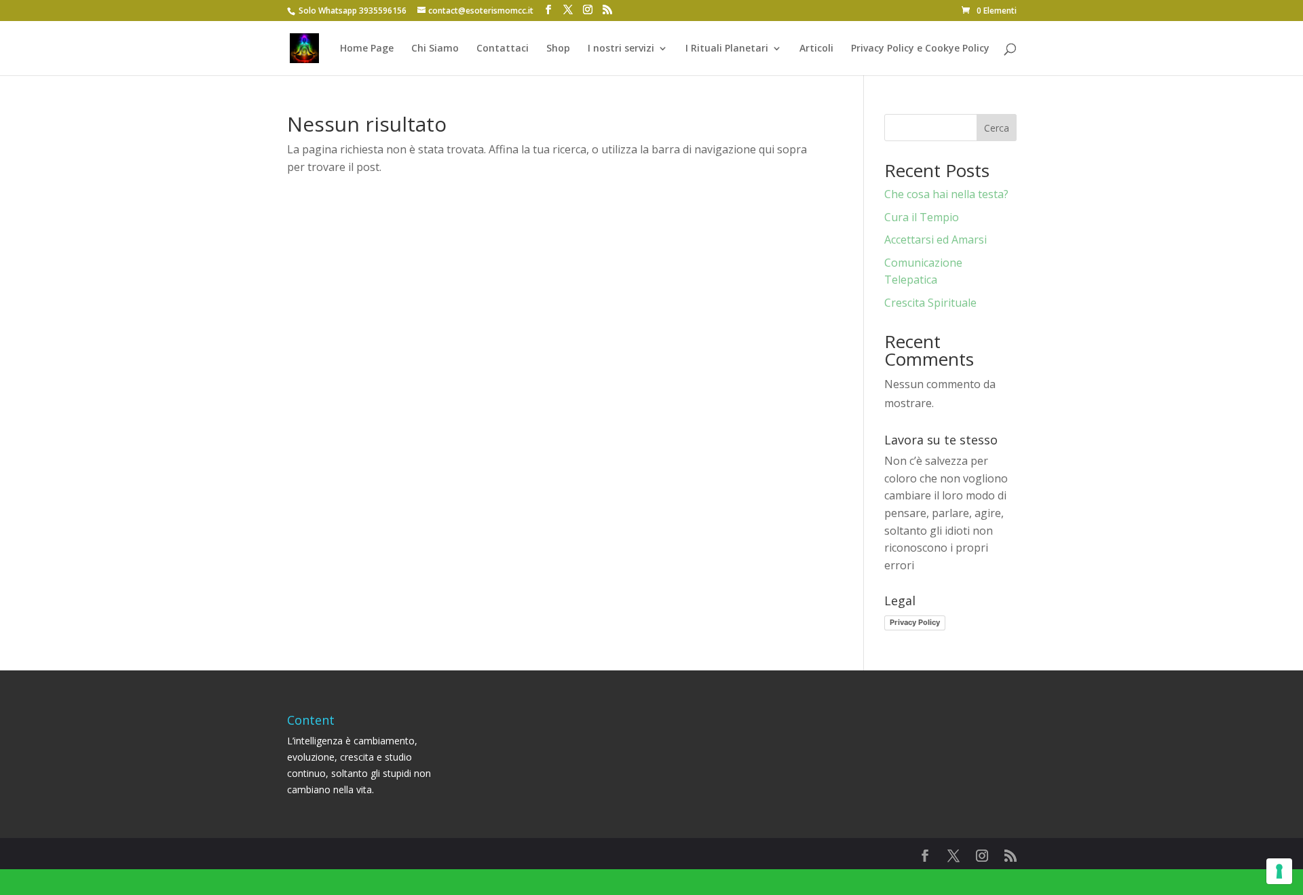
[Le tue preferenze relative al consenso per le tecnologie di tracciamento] (1279, 871)
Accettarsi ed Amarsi (935, 239)
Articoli (816, 48)
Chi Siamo (435, 48)
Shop (558, 48)
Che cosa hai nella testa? (946, 194)
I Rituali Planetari (726, 48)
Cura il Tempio (921, 217)
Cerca (996, 127)
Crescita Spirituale (930, 302)
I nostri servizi (621, 48)
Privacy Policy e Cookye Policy (920, 48)
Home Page (367, 48)
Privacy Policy (915, 622)
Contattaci (502, 48)
